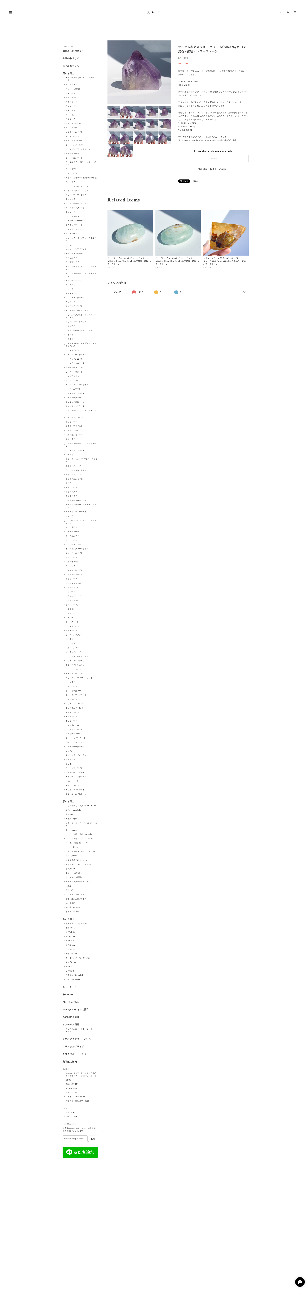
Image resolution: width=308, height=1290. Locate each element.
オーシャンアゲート (74, 140)
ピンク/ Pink (71, 949)
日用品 (68, 886)
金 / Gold (70, 971)
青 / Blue (70, 941)
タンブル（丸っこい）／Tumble (80, 838)
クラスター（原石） (74, 877)
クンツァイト (71, 212)
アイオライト (71, 630)
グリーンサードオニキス (76, 755)
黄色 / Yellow (71, 953)
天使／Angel (71, 819)
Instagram (71, 1112)
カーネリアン (71, 169)
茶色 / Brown (71, 962)
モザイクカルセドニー (75, 479)
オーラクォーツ (72, 153)
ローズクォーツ (72, 531)
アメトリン (70, 115)
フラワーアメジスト (74, 426)
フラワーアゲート (73, 422)
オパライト (70, 639)
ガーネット (70, 759)
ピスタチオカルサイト (75, 363)
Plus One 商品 (71, 1002)
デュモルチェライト (74, 306)
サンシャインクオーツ (75, 699)
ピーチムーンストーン (75, 367)
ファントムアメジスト (75, 393)
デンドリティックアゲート (77, 310)
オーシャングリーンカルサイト (79, 149)
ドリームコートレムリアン (77, 322)
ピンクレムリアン (73, 635)
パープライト (71, 682)
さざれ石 (69, 890)
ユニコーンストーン (74, 544)
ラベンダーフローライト (76, 500)
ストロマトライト (73, 262)
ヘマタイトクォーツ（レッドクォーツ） (81, 444)
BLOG (69, 1080)
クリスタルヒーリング (75, 1054)
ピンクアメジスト (73, 376)
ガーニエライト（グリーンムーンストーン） (81, 163)
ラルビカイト (71, 686)
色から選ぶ (69, 919)
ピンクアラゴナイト (74, 372)
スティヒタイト (72, 712)
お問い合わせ (71, 1092)
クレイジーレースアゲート (77, 203)
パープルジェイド (73, 587)
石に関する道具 (71, 1017)
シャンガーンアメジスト (76, 249)
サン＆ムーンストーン (75, 229)
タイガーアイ (71, 579)
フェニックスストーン (75, 402)
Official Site (71, 1116)
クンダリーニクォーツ (75, 208)
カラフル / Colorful (74, 975)
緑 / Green (71, 945)
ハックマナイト (72, 350)
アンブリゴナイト (73, 127)
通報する (196, 181)
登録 (93, 1139)
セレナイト (70, 289)
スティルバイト (72, 258)
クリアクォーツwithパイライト (79, 678)
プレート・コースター (75, 894)
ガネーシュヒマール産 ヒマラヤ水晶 (81, 178)
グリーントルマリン (74, 703)
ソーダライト (71, 617)
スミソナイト (71, 592)
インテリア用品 (71, 1024)
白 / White (70, 932)
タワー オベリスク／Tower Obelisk (81, 806)
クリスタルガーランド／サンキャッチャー (81, 1030)
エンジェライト (72, 785)
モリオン (69, 764)
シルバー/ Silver (73, 979)
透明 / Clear (71, 928)
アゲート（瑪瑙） (73, 89)
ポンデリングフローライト (77, 549)
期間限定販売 (70, 1061)
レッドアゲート (72, 516)
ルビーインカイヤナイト (76, 511)
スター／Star (71, 856)
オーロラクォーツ (73, 652)
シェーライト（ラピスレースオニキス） (81, 239)
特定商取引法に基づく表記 (77, 1101)
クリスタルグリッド (73, 1046)
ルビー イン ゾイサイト (76, 738)
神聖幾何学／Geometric (76, 860)
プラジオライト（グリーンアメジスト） (81, 411)
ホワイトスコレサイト (75, 790)
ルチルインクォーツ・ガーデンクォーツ (81, 505)
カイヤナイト (71, 173)
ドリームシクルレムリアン (77, 656)
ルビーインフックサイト (76, 695)
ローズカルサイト (73, 536)
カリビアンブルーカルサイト (78, 186)
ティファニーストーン (75, 673)
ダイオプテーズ (72, 293)
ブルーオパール (72, 562)
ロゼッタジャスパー (74, 583)
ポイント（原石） (73, 873)
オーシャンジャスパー (75, 145)
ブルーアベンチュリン (75, 665)
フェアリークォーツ (74, 398)
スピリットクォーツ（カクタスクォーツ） (81, 274)
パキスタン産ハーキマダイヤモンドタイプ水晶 (81, 344)
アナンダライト (72, 97)
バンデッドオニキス (74, 359)
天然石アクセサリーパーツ (77, 1039)
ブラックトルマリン (74, 417)
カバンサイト (71, 182)
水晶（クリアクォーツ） (76, 253)
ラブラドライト (72, 496)
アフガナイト (71, 557)
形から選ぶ (69, 801)
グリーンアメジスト (74, 729)
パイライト (70, 335)
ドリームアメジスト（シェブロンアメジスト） (81, 316)
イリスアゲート (72, 136)
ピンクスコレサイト (74, 570)
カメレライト (71, 566)
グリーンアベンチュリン (76, 660)
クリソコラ (70, 199)
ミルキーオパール (73, 733)
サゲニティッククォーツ (76, 742)
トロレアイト (71, 326)
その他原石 (70, 903)
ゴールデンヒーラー (74, 220)
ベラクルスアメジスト (75, 450)
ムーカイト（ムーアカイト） (78, 470)
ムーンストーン (72, 622)
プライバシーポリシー (75, 1096)
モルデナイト (71, 487)
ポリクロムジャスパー (75, 708)
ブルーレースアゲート (75, 772)
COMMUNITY (72, 1084)
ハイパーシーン (72, 781)
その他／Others (73, 907)
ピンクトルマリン (73, 389)
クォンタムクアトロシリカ (77, 190)
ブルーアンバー (72, 648)
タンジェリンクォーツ (75, 297)
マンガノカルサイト (74, 553)
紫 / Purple (71, 936)
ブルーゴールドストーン (76, 794)
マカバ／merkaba (74, 810)
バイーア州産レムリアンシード (79, 330)
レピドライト (71, 527)
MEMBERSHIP (72, 1088)
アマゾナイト (71, 106)
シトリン (69, 245)
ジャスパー (70, 751)
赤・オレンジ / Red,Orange (78, 958)
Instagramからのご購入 (76, 1009)
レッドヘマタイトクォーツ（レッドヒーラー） (81, 521)
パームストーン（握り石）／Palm (80, 851)
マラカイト (70, 454)
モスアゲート (71, 483)
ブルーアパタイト (73, 430)
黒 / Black (70, 966)
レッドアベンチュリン (75, 574)
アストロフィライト (74, 768)
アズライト (70, 93)
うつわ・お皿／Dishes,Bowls (79, 834)
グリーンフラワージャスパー (78, 195)
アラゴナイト (71, 119)
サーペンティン (72, 605)
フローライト (71, 439)
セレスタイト (71, 284)
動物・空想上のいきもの (76, 899)
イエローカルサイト (74, 132)
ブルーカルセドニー (74, 435)
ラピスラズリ (71, 492)
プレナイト (70, 643)
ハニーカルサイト (73, 669)
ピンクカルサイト (73, 380)
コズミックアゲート (74, 225)
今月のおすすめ (71, 58)
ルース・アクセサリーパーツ (78, 881)
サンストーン (71, 233)
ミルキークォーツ (73, 466)
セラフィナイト (72, 626)
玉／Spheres (72, 830)
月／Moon (70, 814)
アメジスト (70, 110)
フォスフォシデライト (75, 406)
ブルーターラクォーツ (75, 746)
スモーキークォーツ (74, 280)
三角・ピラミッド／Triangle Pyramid (81, 824)
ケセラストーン (72, 216)
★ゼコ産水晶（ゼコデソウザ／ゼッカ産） (81, 78)
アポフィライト (72, 102)
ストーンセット (71, 987)
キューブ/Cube (72, 912)
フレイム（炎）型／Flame (77, 843)
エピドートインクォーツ (76, 777)
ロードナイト (71, 540)
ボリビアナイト (72, 721)
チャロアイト (71, 302)
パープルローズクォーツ (76, 354)
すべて (117, 292)
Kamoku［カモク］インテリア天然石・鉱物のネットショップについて (81, 1074)
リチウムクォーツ (73, 596)
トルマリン (70, 609)
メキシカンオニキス (74, 474)
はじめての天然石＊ (73, 50)
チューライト (71, 716)
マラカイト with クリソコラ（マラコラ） (82, 460)
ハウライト (70, 339)
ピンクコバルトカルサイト (77, 385)
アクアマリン (71, 84)
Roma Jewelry (71, 66)
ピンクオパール (72, 725)
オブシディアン (72, 613)
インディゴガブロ (73, 691)
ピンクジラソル (72, 600)
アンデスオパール (73, 123)
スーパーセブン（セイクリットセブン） (81, 267)
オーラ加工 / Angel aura (76, 923)
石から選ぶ (69, 73)
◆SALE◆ (68, 994)
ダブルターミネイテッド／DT (78, 864)
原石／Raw (70, 868)
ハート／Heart (72, 847)
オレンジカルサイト (74, 158)
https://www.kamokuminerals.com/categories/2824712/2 (207, 140)
